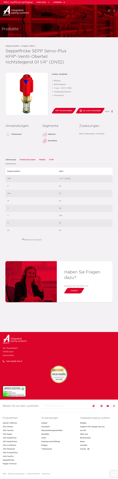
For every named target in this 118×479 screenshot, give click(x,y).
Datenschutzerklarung (16, 474)
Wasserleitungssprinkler (52, 430)
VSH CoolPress (9, 445)
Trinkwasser (46, 449)
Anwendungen (49, 418)
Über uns (84, 434)
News (82, 441)
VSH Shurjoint (9, 449)
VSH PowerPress (10, 453)
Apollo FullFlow (10, 423)
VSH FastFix (8, 456)
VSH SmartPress (10, 441)
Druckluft (45, 427)
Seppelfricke (8, 460)
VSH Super (7, 434)
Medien (83, 423)
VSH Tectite (8, 430)
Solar (43, 438)
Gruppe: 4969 (28, 46)
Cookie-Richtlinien (33, 474)
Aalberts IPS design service (92, 427)
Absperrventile (12, 46)
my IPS (83, 430)
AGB (4, 474)
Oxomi (83, 449)
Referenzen (85, 438)
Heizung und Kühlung (50, 441)
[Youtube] (107, 406)
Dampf (44, 423)
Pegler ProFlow (10, 464)
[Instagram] (114, 406)
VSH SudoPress (9, 438)
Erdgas (44, 445)
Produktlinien (10, 418)
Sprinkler (45, 434)
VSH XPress (8, 427)
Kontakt (83, 445)
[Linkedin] (101, 406)
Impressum (46, 474)
